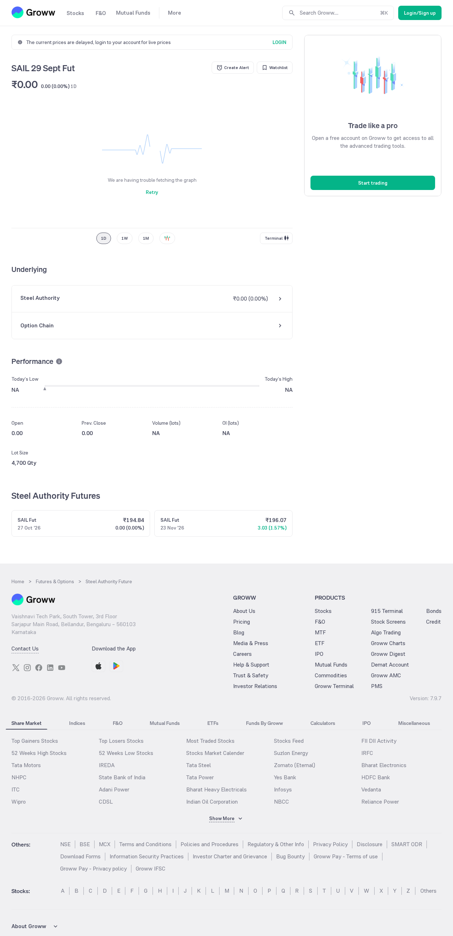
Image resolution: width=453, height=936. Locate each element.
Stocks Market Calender (215, 753)
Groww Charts (388, 643)
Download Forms (80, 856)
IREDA (107, 765)
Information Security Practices (147, 856)
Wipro (18, 801)
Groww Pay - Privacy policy (93, 868)
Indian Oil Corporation (212, 801)
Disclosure (369, 844)
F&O (320, 621)
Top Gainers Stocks (34, 741)
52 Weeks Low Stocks (126, 753)
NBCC (281, 801)
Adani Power (114, 789)
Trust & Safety (250, 675)
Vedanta (371, 789)
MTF (320, 632)
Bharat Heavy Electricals (216, 789)
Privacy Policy (330, 844)
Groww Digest (388, 654)
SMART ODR (406, 844)
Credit (433, 621)
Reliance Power (380, 801)
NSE (65, 844)
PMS (376, 686)
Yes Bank (285, 777)
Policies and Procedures (209, 844)
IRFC (367, 753)
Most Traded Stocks (210, 741)
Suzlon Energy (291, 753)
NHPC (18, 777)
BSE (84, 844)
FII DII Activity (378, 741)
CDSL (106, 801)
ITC (15, 789)
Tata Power (200, 777)
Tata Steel (198, 765)
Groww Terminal (334, 686)
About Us (244, 611)
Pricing (241, 621)
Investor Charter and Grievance (230, 856)
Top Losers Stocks (121, 741)
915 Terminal (387, 611)
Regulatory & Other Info (275, 844)
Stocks (323, 611)
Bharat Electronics (383, 765)
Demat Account (390, 664)
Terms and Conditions (145, 844)
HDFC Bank (375, 777)
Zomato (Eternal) (294, 765)
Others (428, 890)
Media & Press (250, 643)
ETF (319, 643)
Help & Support (251, 664)
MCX (104, 844)
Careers (242, 654)
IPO (319, 654)
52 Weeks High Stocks (39, 753)
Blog (238, 632)
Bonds (434, 611)
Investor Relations (255, 686)
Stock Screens (388, 621)
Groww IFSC (150, 868)
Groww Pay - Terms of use (346, 856)
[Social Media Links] (15, 667)
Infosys (283, 789)
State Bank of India (122, 777)
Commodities (331, 675)
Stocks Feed (289, 741)
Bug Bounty (290, 856)
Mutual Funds (331, 664)
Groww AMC (386, 675)
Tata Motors (26, 765)
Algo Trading (386, 632)
